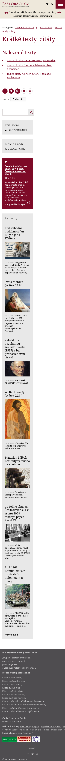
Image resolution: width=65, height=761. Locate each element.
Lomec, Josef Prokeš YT (17, 729)
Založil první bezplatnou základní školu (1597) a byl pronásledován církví (15, 348)
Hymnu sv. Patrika (18, 718)
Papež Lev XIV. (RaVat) (51, 726)
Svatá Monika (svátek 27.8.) (14, 283)
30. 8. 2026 (9, 148)
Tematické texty (24, 27)
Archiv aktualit (11, 634)
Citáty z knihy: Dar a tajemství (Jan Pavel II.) (31, 60)
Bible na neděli (15, 144)
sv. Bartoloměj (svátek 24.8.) (14, 394)
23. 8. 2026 (20, 148)
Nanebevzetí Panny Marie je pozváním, (32, 12)
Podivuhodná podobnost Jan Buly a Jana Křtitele (14, 233)
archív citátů (46, 15)
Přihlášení (12, 125)
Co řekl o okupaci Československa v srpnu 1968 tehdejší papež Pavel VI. (16, 513)
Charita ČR (25, 726)
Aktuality (11, 218)
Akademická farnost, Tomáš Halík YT (46, 729)
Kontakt (32, 748)
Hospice (35, 726)
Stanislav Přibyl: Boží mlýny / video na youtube (17, 461)
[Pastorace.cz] (15, 5)
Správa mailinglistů (18, 129)
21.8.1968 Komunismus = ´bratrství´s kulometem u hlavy (15, 574)
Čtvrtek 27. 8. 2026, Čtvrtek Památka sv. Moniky (15, 171)
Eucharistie (46, 27)
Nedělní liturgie (18, 204)
